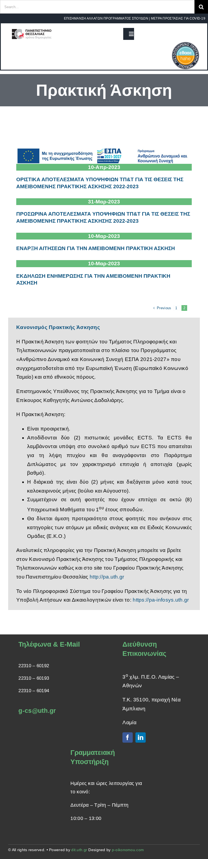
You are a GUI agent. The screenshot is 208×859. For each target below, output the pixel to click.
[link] (32, 28)
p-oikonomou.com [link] (128, 850)
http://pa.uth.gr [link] (107, 577)
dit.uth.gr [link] (79, 850)
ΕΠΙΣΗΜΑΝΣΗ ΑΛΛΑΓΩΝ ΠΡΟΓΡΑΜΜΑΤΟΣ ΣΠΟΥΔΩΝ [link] (106, 18)
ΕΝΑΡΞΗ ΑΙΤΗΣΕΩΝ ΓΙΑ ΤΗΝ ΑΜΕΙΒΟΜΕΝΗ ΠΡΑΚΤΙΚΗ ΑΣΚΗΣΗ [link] (95, 248)
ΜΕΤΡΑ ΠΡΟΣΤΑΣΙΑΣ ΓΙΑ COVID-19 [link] (178, 18)
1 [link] (176, 308)
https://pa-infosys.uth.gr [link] (161, 600)
